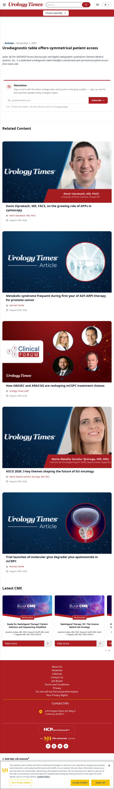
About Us (57, 666)
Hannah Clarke (16, 305)
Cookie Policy (43, 776)
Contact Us (57, 677)
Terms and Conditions (57, 684)
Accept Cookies (80, 782)
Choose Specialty (53, 13)
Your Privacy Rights (57, 695)
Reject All (100, 782)
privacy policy (62, 106)
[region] (57, 775)
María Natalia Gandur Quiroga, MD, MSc (29, 476)
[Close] (109, 765)
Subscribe (97, 100)
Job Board (57, 681)
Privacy (57, 688)
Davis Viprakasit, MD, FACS (22, 215)
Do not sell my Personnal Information (57, 691)
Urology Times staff (19, 391)
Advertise (57, 670)
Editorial (57, 673)
